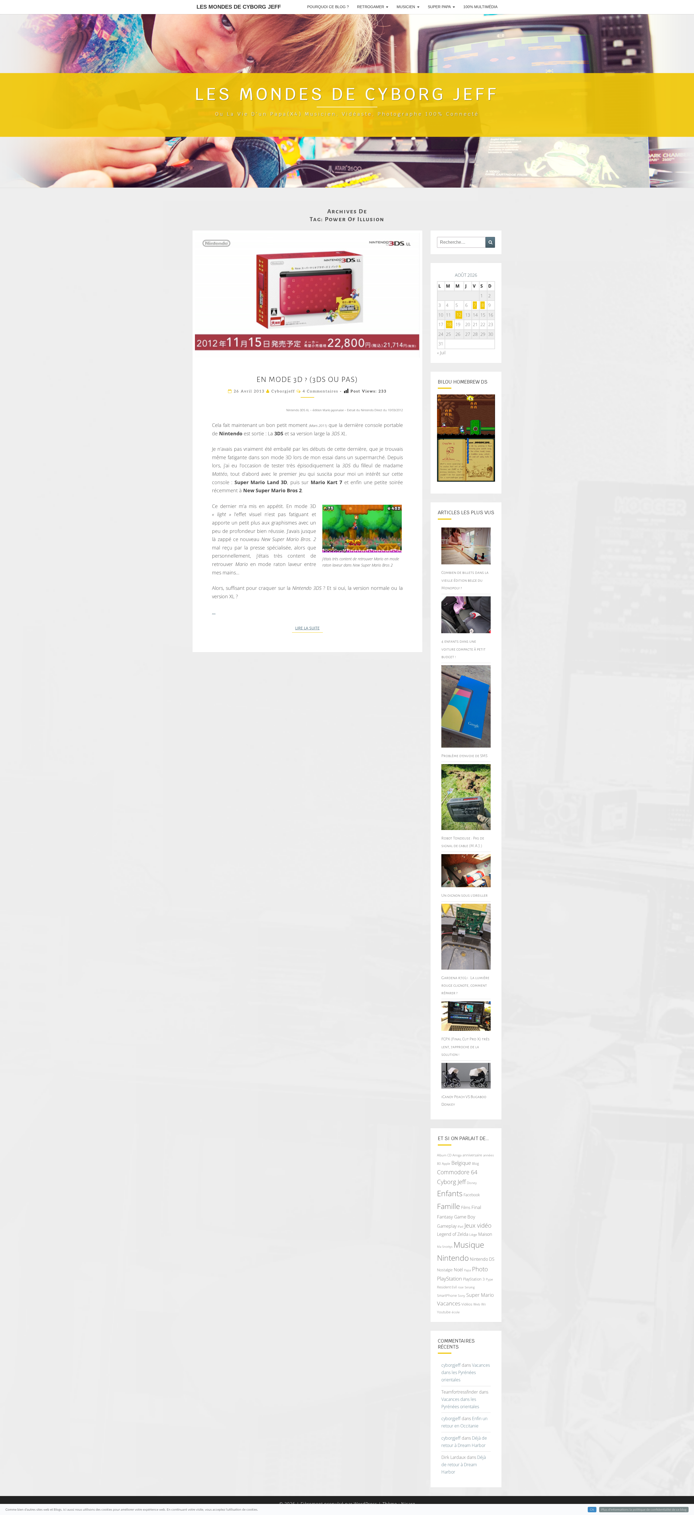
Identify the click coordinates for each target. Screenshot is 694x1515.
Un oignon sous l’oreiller (464, 895)
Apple (446, 1163)
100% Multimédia (480, 7)
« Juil (441, 353)
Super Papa (439, 7)
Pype (489, 1279)
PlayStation (449, 1278)
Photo (480, 1269)
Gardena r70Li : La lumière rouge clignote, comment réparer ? (465, 985)
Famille (448, 1206)
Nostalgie (445, 1269)
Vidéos (466, 1304)
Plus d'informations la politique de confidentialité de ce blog (643, 1509)
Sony (461, 1296)
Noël (458, 1270)
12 (459, 315)
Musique (469, 1244)
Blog (475, 1163)
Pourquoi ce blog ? (328, 7)
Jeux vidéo (477, 1225)
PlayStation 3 (474, 1279)
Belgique (461, 1162)
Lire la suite (309, 628)
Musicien (406, 7)
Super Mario (480, 1294)
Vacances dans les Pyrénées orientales (465, 1372)
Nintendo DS (482, 1259)
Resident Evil (447, 1287)
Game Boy (464, 1217)
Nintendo (453, 1258)
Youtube (444, 1312)
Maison (485, 1234)
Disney (472, 1183)
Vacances (448, 1303)
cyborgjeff (283, 391)
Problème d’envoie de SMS (464, 756)
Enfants (449, 1193)
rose (461, 1287)
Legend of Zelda (452, 1234)
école (456, 1312)
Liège (473, 1234)
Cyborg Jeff (451, 1182)
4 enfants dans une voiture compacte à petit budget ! (463, 649)
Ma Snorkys (444, 1246)
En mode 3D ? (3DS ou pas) (307, 379)
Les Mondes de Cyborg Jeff (239, 7)
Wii (483, 1304)
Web (476, 1304)
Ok (592, 1509)
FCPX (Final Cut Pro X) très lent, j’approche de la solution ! (465, 1046)
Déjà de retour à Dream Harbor (463, 1464)
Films (465, 1207)
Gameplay (447, 1226)
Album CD (444, 1155)
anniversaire (472, 1155)
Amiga (456, 1155)
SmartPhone (447, 1295)
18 (449, 324)
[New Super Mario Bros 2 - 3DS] (362, 528)
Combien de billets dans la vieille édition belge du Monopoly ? (465, 580)
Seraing (470, 1287)
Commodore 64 (457, 1172)
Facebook (472, 1194)
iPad (460, 1226)
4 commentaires (320, 391)
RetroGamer (370, 7)
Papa (467, 1270)
